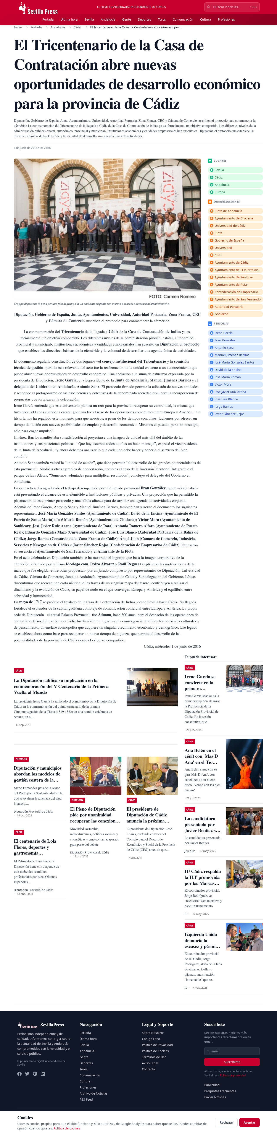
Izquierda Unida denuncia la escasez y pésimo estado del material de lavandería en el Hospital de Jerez (203, 949)
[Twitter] (27, 1074)
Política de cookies (67, 1128)
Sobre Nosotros (153, 1033)
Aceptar (249, 1122)
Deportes (144, 19)
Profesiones (226, 19)
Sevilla (89, 19)
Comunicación (183, 19)
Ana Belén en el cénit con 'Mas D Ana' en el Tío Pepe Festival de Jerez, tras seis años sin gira (201, 765)
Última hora (69, 19)
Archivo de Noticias (94, 1093)
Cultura (205, 19)
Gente (126, 19)
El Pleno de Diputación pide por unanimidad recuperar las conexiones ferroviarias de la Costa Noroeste (94, 820)
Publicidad (212, 1085)
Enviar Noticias (215, 1097)
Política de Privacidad (157, 1045)
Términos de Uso (154, 1057)
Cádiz (78, 27)
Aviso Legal (150, 1063)
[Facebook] (19, 1074)
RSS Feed (86, 1099)
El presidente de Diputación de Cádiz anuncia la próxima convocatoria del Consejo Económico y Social (151, 820)
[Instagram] (35, 1074)
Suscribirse (232, 1062)
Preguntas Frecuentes (220, 1091)
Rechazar (226, 1122)
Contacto (148, 1069)
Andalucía (108, 19)
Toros (162, 19)
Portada (48, 19)
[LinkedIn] (43, 1074)
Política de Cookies (155, 1051)
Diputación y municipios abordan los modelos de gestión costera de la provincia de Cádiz (37, 776)
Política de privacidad (233, 1075)
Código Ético (151, 1039)
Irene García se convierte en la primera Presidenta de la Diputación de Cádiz (200, 691)
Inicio (18, 27)
